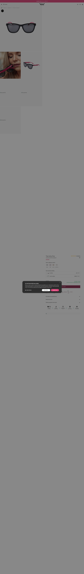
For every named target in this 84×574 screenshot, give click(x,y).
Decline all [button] (46, 290)
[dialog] (42, 287)
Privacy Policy (49, 287)
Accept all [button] (55, 290)
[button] (28, 290)
